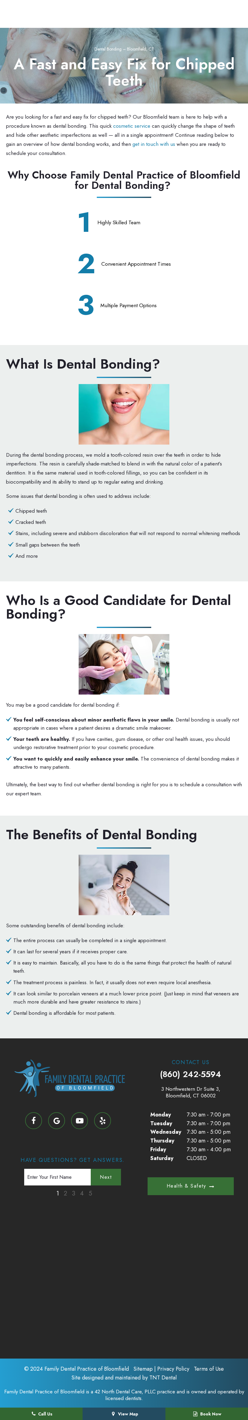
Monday (160, 1115)
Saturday (161, 1158)
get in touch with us (153, 144)
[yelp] (102, 1120)
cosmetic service (131, 126)
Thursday (162, 1141)
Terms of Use (209, 1369)
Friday (158, 1149)
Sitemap (143, 1369)
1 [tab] (57, 1193)
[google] (56, 1120)
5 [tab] (90, 1193)
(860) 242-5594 (190, 1074)
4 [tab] (82, 1193)
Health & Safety (186, 1185)
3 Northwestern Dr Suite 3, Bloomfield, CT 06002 (190, 1092)
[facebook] (33, 1120)
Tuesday (161, 1123)
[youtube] (79, 1120)
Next (106, 1177)
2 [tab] (65, 1193)
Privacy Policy (173, 1369)
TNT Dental (163, 1378)
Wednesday (165, 1132)
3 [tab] (73, 1193)
